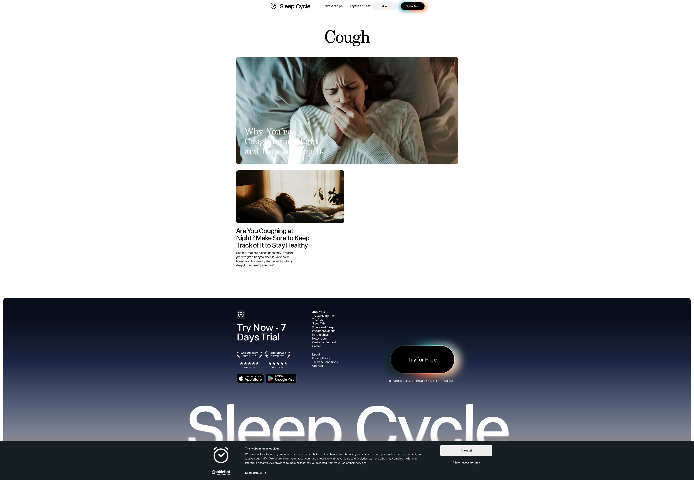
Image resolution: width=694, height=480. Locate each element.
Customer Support (324, 342)
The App (317, 319)
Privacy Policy (321, 358)
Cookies (317, 365)
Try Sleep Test (360, 6)
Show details (253, 472)
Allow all (466, 450)
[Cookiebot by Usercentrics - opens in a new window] (221, 473)
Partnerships (333, 6)
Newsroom (319, 338)
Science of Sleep (323, 327)
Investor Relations (323, 331)
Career (316, 346)
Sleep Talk (318, 323)
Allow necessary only (466, 462)
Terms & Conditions (325, 362)
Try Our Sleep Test (323, 316)
